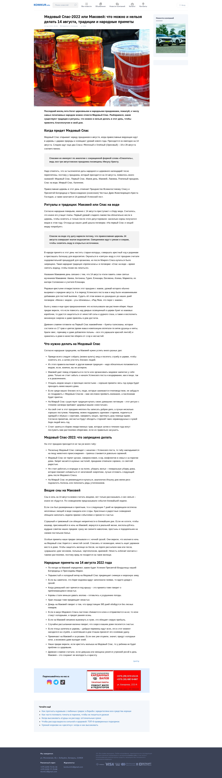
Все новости (86, 6)
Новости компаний (117, 6)
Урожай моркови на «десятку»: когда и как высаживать (70, 725)
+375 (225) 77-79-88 (48, 769)
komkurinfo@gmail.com (73, 767)
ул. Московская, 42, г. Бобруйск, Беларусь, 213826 (61, 758)
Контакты (143, 6)
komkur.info (132, 755)
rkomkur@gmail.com (48, 772)
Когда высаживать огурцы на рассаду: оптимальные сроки (71, 718)
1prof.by (136, 661)
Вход (183, 5)
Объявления (100, 6)
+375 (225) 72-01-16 (48, 767)
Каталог (132, 6)
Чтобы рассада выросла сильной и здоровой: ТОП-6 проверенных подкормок (80, 721)
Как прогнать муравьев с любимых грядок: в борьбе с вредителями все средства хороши (86, 711)
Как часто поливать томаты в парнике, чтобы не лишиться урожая (75, 714)
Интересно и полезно (69, 26)
